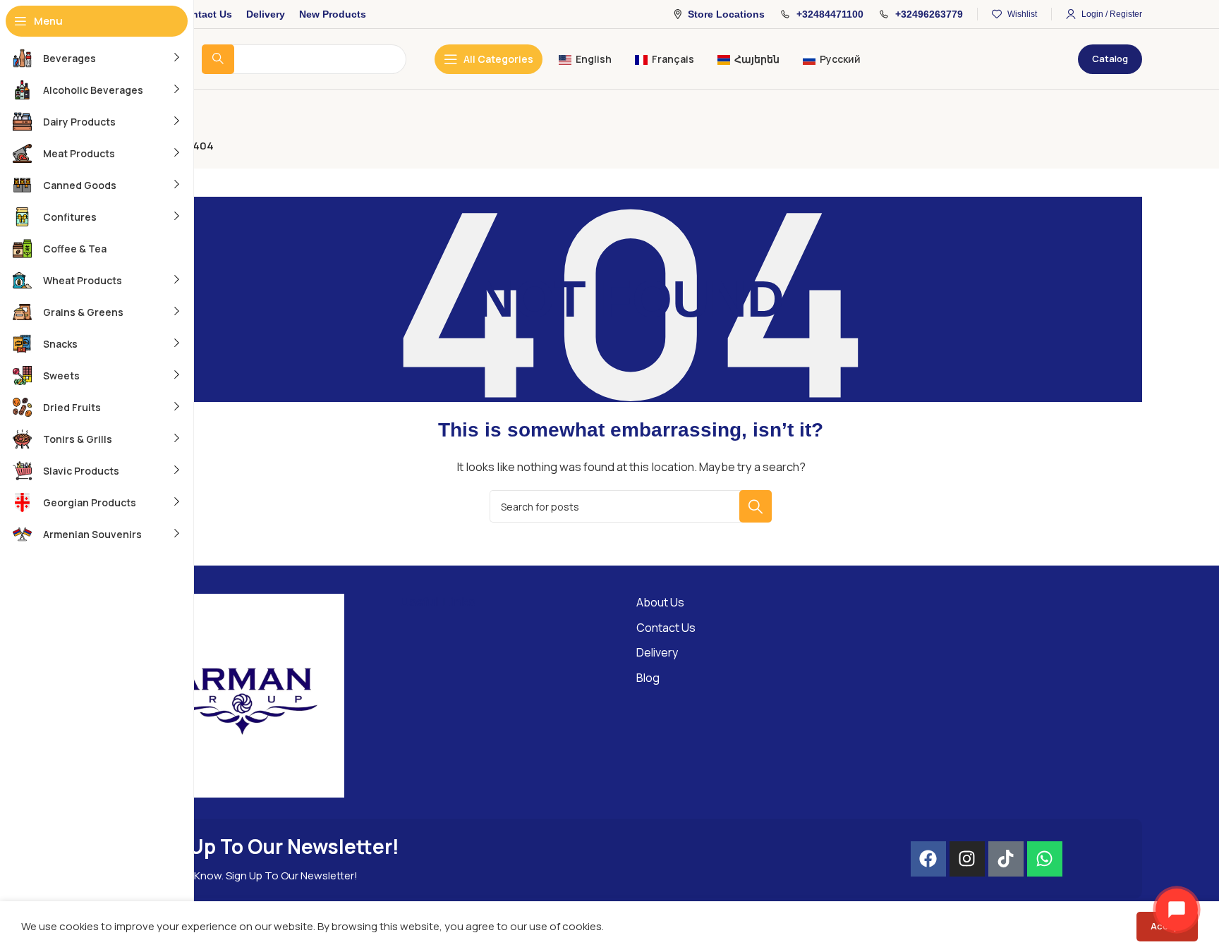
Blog (648, 677)
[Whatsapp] (1044, 859)
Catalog (1110, 58)
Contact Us (666, 627)
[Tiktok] (1006, 859)
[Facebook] (928, 859)
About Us (660, 602)
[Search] (755, 506)
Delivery (657, 652)
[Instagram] (967, 859)
